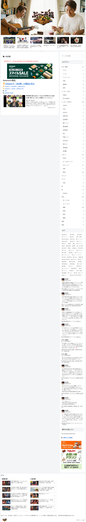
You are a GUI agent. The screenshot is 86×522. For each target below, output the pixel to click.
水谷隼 (11, 93)
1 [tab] (41, 51)
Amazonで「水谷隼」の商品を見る (20, 84)
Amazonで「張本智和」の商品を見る (15, 86)
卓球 (6, 90)
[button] (82, 56)
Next (84, 43)
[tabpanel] (9, 42)
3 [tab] (45, 51)
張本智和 (7, 93)
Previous (1, 43)
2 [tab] (43, 51)
